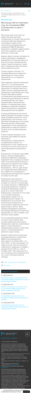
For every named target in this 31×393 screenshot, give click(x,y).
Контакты (14, 338)
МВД (5, 262)
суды (9, 262)
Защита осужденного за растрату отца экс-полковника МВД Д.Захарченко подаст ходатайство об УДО (14, 288)
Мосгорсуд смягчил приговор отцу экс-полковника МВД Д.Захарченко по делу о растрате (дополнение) (15, 279)
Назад (2, 10)
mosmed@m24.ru (15, 365)
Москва (13, 262)
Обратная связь (5, 338)
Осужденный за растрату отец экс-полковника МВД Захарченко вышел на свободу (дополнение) (14, 307)
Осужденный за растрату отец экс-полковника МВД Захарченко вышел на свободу (14, 297)
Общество (7, 265)
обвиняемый (21, 262)
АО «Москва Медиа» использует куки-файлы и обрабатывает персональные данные (14, 391)
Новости (7, 10)
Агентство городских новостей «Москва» (7, 4)
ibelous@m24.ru (5, 367)
